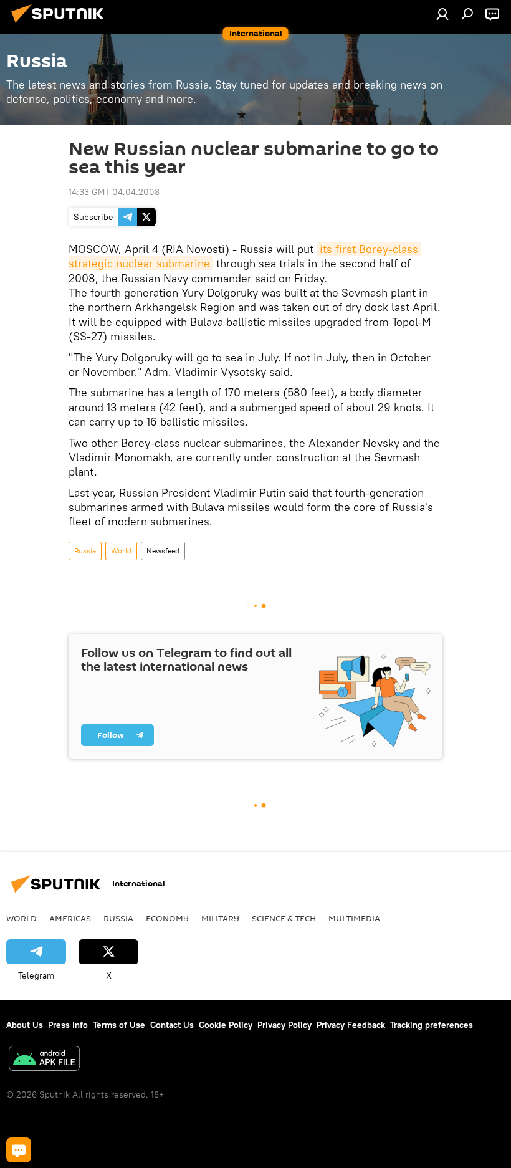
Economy (167, 918)
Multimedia (354, 918)
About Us (24, 1024)
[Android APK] (44, 1060)
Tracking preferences (431, 1024)
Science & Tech (284, 918)
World (121, 550)
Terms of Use (119, 1024)
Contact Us (172, 1024)
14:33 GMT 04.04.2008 (114, 192)
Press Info (68, 1024)
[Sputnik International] (61, 24)
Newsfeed (162, 550)
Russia (85, 550)
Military (220, 918)
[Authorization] (442, 13)
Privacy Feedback (351, 1024)
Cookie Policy (225, 1024)
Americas (70, 918)
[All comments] (18, 1149)
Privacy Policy (284, 1024)
